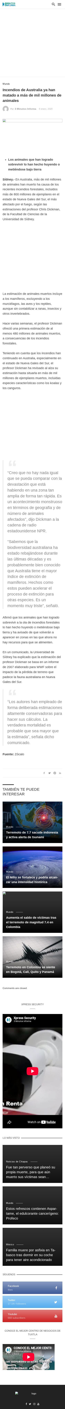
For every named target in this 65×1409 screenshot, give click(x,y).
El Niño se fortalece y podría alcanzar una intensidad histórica (32, 880)
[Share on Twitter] (49, 772)
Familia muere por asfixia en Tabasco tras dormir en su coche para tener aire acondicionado (30, 1255)
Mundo (6, 84)
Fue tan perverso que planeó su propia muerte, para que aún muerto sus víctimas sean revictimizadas (30, 1172)
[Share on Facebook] (44, 772)
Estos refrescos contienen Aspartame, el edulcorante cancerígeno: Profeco (32, 1213)
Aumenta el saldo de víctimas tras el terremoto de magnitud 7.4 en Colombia (31, 922)
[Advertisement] (32, 42)
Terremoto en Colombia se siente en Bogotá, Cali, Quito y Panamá (30, 969)
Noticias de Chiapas (17, 1161)
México (10, 1244)
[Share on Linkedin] (60, 772)
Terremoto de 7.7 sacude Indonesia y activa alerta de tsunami (32, 835)
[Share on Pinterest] (55, 772)
